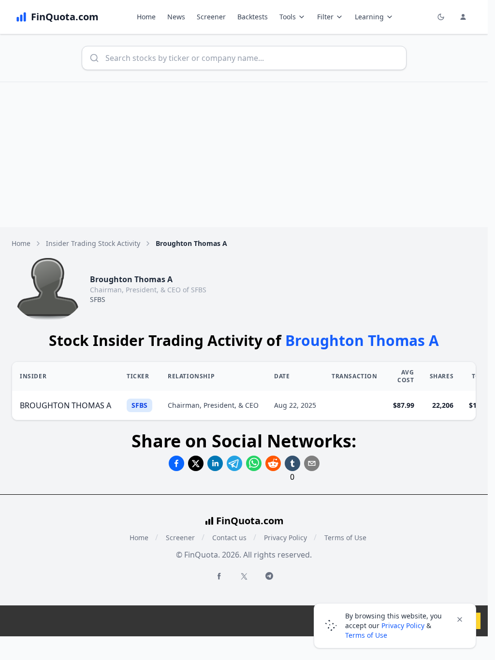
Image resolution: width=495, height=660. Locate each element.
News (176, 16)
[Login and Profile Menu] (463, 17)
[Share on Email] (312, 463)
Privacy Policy (285, 537)
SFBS (97, 299)
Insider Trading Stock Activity (93, 243)
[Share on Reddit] (273, 463)
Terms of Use (345, 537)
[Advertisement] (247, 154)
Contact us (229, 537)
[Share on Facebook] (176, 463)
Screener (211, 16)
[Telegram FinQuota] (269, 576)
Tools (287, 16)
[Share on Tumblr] (292, 463)
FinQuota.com (250, 520)
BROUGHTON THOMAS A (65, 405)
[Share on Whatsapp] (254, 463)
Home (146, 16)
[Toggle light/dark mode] (441, 17)
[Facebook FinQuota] (219, 576)
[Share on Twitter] (196, 463)
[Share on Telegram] (234, 463)
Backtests (252, 16)
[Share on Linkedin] (215, 463)
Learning (369, 16)
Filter (325, 16)
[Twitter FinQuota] (244, 576)
